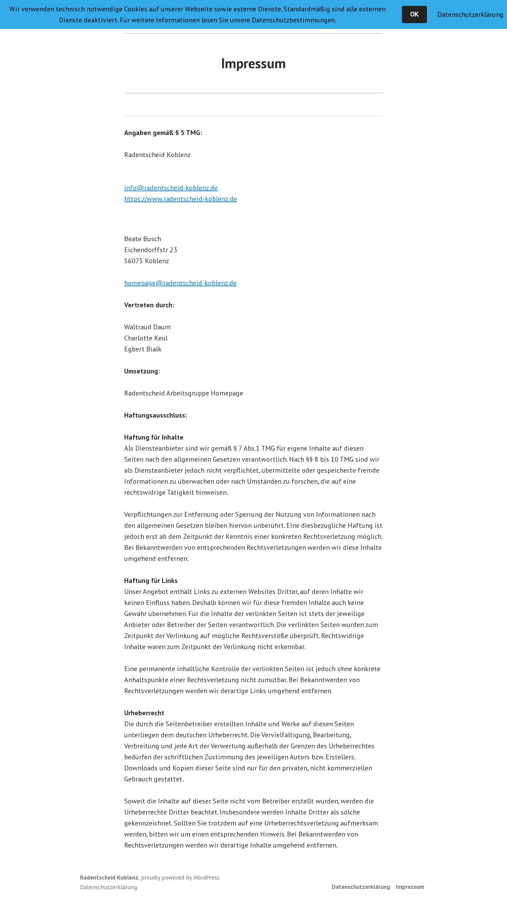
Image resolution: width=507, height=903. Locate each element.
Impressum (410, 887)
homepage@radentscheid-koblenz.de (180, 282)
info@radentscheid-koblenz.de (171, 187)
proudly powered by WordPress (180, 877)
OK (414, 14)
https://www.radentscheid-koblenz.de (180, 198)
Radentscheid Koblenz (109, 877)
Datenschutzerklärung (361, 887)
